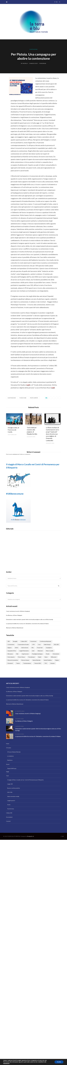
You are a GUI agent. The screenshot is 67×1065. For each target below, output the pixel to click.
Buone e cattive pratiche (13, 788)
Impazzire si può (12, 650)
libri (33, 650)
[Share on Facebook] (5, 83)
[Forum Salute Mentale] (33, 22)
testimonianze (27, 663)
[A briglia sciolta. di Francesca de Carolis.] (14, 419)
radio (39, 657)
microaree (10, 654)
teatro (18, 663)
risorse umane (25, 660)
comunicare (33, 641)
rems (46, 657)
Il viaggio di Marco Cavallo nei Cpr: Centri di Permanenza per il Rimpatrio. (25, 780)
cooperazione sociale (23, 644)
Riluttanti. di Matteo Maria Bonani (14, 627)
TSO (45, 663)
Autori (7, 764)
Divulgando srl (30, 836)
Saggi (7, 771)
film (33, 647)
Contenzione (33, 49)
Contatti (8, 821)
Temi (7, 775)
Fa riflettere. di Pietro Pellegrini (14, 615)
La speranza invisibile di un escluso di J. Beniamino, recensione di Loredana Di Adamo (27, 623)
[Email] (5, 96)
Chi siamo (8, 747)
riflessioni (53, 657)
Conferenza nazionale (45, 641)
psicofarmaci (31, 657)
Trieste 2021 (37, 663)
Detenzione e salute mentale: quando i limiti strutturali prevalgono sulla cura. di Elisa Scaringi (29, 619)
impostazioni (6, 1063)
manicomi (40, 650)
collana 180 (24, 641)
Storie (8, 804)
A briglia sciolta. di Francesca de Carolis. (13, 430)
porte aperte (34, 397)
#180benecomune (14, 493)
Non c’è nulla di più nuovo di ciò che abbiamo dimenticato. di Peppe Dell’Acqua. (33, 560)
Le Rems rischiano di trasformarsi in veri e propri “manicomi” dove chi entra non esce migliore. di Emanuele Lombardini (52, 434)
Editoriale (33, 555)
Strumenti (10, 663)
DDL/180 (56, 644)
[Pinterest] (5, 91)
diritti (16, 647)
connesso (14, 454)
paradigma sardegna (37, 654)
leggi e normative (24, 650)
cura (39, 644)
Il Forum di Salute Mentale (14, 752)
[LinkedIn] (56, 398)
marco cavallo (49, 650)
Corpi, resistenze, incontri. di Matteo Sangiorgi (18, 611)
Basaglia (15, 641)
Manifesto (10, 760)
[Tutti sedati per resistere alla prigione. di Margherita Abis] (33, 418)
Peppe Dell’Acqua (11, 768)
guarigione (49, 647)
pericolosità (56, 654)
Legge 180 (10, 784)
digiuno (10, 647)
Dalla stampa (47, 644)
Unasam (52, 663)
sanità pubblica (48, 660)
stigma (57, 660)
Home (7, 743)
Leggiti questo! (11, 800)
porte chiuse (21, 657)
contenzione (12, 397)
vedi (28, 385)
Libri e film (9, 792)
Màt (17, 654)
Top (62, 836)
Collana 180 (9, 813)
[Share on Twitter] (5, 87)
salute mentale (36, 660)
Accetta (59, 1062)
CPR (33, 644)
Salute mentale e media (13, 796)
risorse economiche (13, 660)
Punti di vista (10, 808)
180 (9, 641)
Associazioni (9, 817)
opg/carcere (25, 654)
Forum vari (23, 397)
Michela (25, 63)
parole (47, 654)
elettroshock (24, 647)
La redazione (10, 756)
